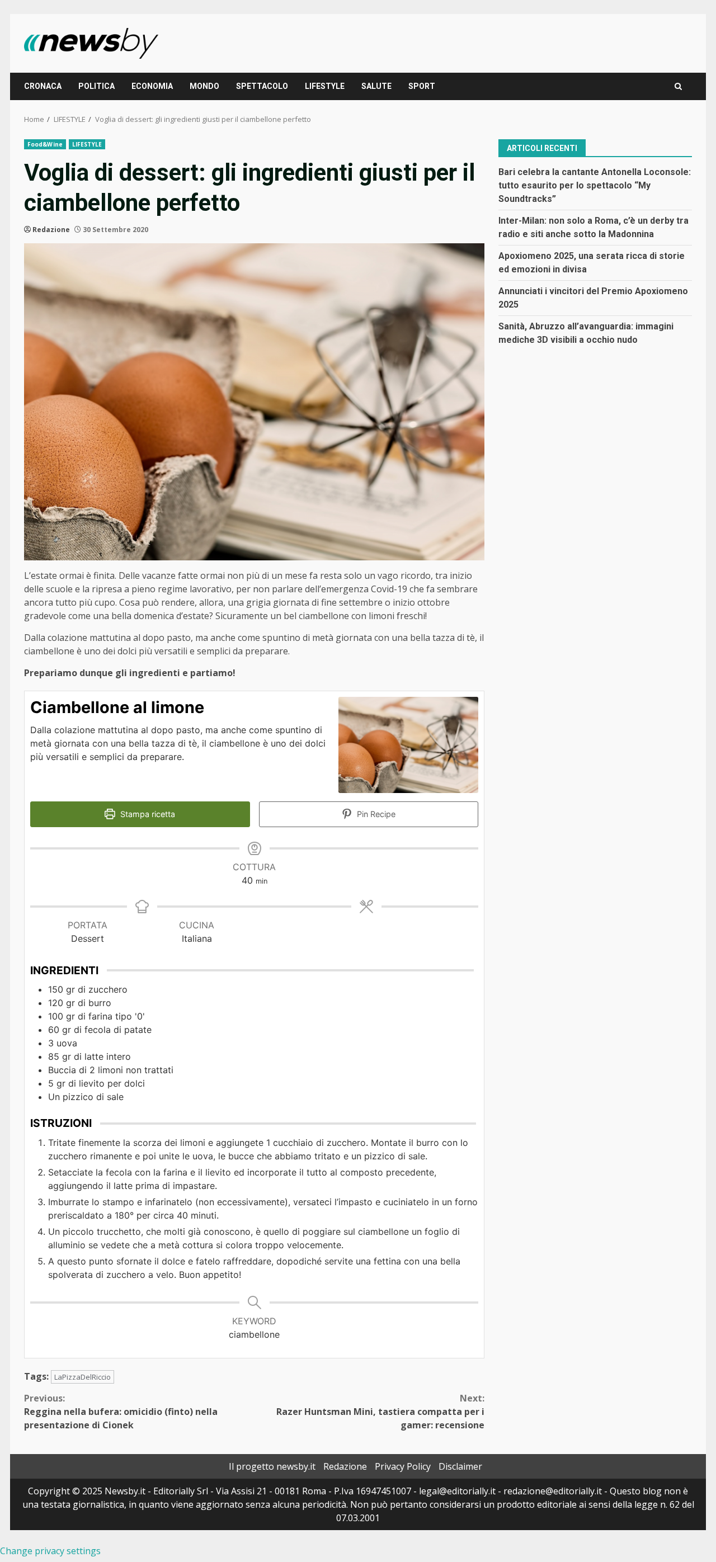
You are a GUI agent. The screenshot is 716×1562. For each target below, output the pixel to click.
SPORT (421, 86)
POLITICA (96, 86)
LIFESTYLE (325, 86)
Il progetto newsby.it (272, 1466)
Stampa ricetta (146, 814)
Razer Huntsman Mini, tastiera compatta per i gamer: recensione (380, 1411)
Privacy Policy (403, 1466)
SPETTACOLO (262, 86)
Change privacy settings (50, 1551)
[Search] (678, 86)
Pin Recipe (375, 814)
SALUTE (376, 86)
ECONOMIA (152, 86)
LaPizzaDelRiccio (82, 1377)
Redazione (51, 229)
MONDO (204, 86)
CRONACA (43, 86)
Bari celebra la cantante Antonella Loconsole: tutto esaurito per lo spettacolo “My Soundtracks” (594, 185)
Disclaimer (460, 1466)
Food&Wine (45, 144)
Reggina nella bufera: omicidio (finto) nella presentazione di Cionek (121, 1411)
